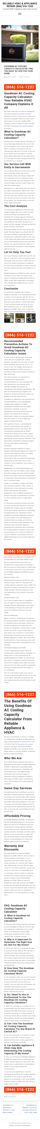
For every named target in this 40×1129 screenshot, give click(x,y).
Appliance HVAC (11, 77)
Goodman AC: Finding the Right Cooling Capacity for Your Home (29, 1108)
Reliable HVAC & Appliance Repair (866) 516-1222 (20, 5)
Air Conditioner (11, 1097)
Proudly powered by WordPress (20, 1123)
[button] (19, 14)
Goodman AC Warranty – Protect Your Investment (9, 1108)
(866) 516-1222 (20, 87)
